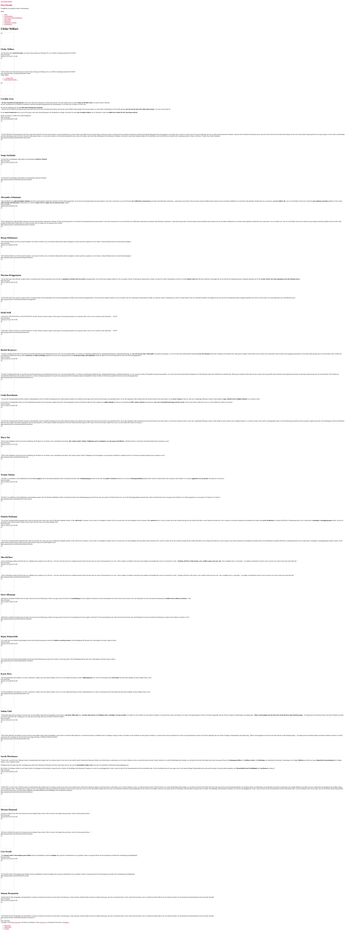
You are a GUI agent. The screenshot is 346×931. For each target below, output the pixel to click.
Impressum (7, 925)
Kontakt (6, 928)
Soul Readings (8, 16)
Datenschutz (7, 927)
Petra (5, 14)
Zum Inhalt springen (6, 1)
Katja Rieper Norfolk (11, 79)
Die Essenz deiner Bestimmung (13, 18)
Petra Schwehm (6, 5)
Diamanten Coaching (10, 22)
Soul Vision (7, 19)
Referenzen (7, 21)
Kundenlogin (8, 24)
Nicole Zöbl (8, 78)
